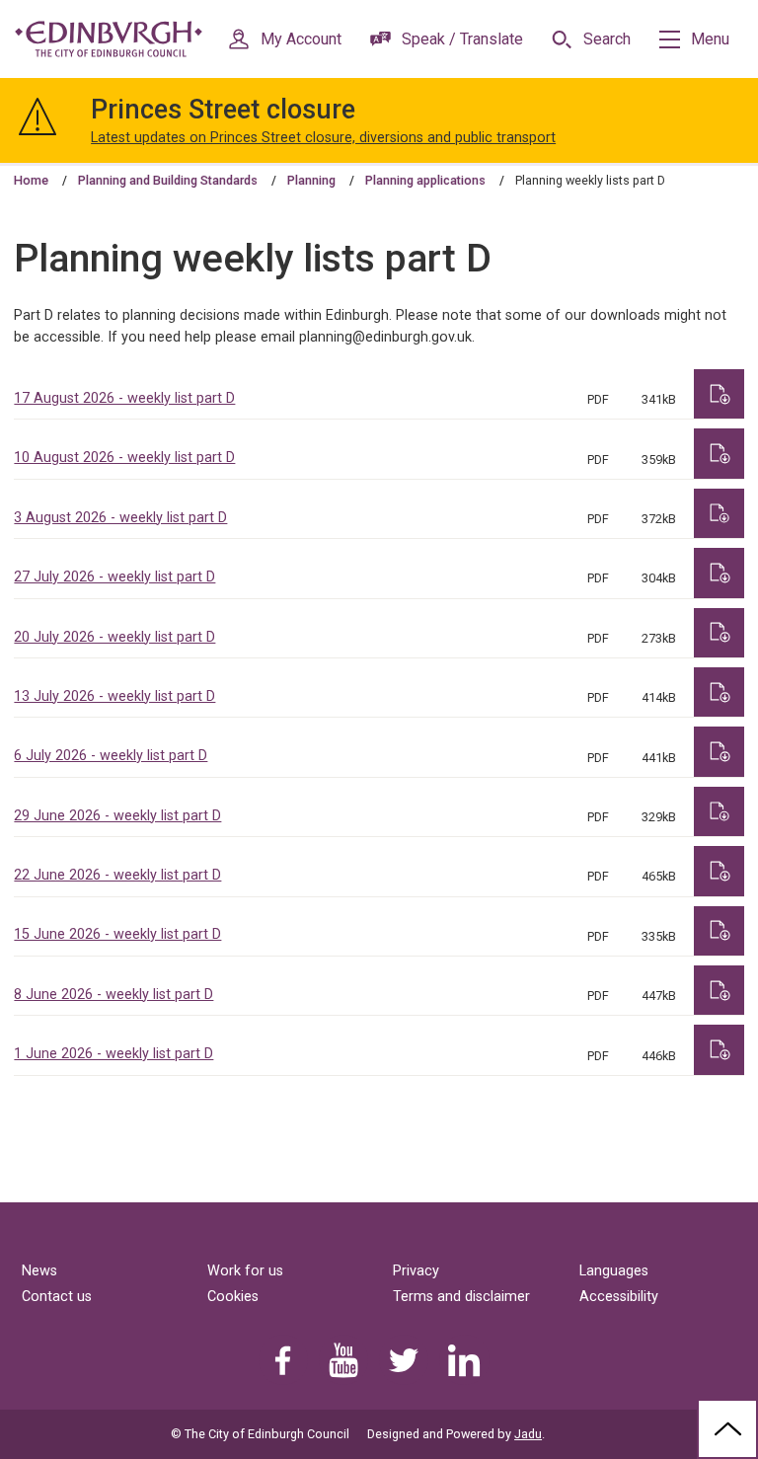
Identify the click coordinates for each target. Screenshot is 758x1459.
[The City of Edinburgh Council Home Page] (108, 38)
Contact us (57, 1296)
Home (31, 180)
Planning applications (425, 180)
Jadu (528, 1433)
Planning (311, 180)
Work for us (245, 1271)
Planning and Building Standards (168, 180)
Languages (613, 1271)
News (39, 1271)
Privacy (416, 1271)
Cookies (233, 1296)
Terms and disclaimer (461, 1296)
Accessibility (618, 1296)
